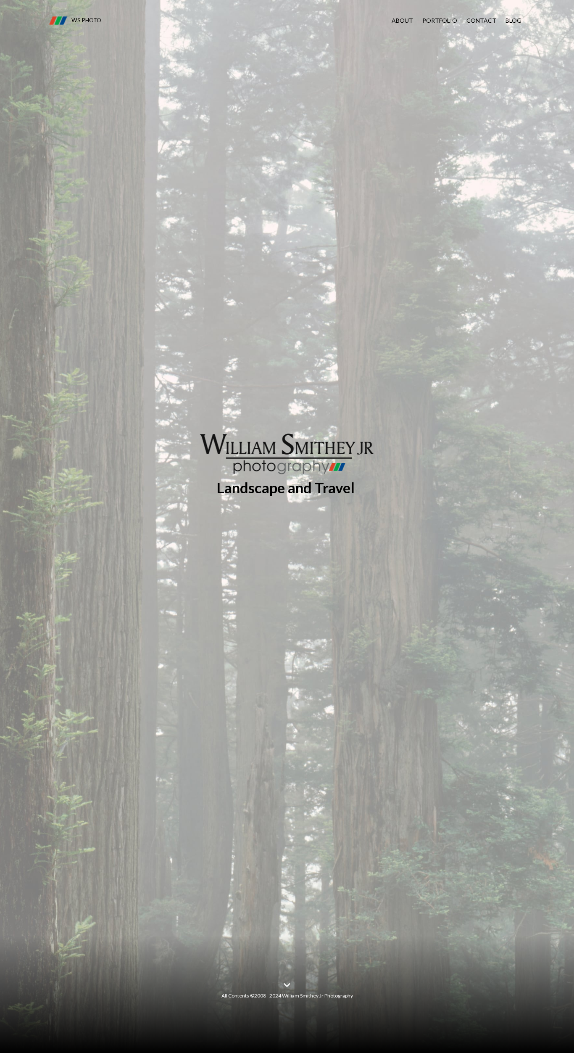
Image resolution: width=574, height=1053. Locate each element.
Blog (513, 20)
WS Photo (86, 20)
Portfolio (439, 20)
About (402, 20)
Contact (481, 20)
